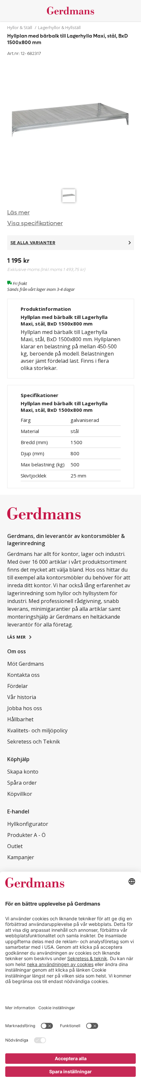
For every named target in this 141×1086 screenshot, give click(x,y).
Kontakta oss (23, 674)
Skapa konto (22, 771)
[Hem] (70, 10)
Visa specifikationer (35, 223)
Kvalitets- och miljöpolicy (37, 730)
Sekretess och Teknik (33, 741)
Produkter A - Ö (26, 835)
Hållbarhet (20, 719)
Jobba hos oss (24, 708)
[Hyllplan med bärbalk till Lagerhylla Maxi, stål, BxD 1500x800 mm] (70, 122)
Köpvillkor (19, 793)
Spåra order (22, 782)
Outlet (15, 846)
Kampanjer (20, 857)
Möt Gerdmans (25, 663)
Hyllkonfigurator (27, 823)
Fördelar (17, 686)
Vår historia (21, 697)
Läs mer (18, 212)
